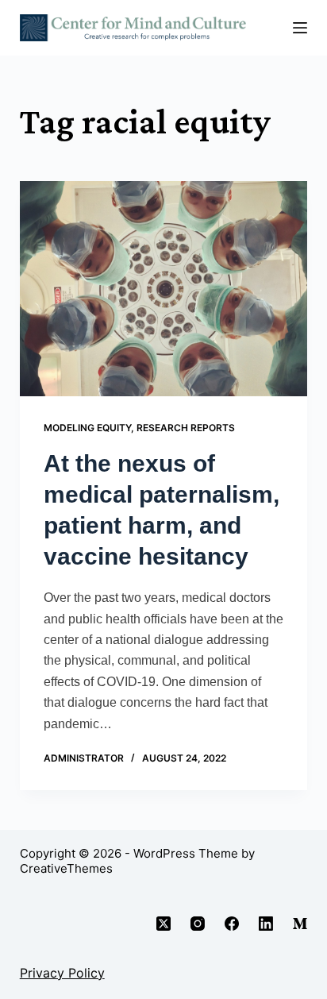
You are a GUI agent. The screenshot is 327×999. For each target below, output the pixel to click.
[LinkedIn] (266, 923)
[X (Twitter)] (163, 923)
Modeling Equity (87, 428)
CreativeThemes (66, 868)
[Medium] (300, 923)
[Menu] (300, 28)
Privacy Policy (62, 973)
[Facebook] (232, 923)
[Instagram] (197, 923)
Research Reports (186, 428)
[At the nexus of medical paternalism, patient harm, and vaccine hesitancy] (164, 289)
